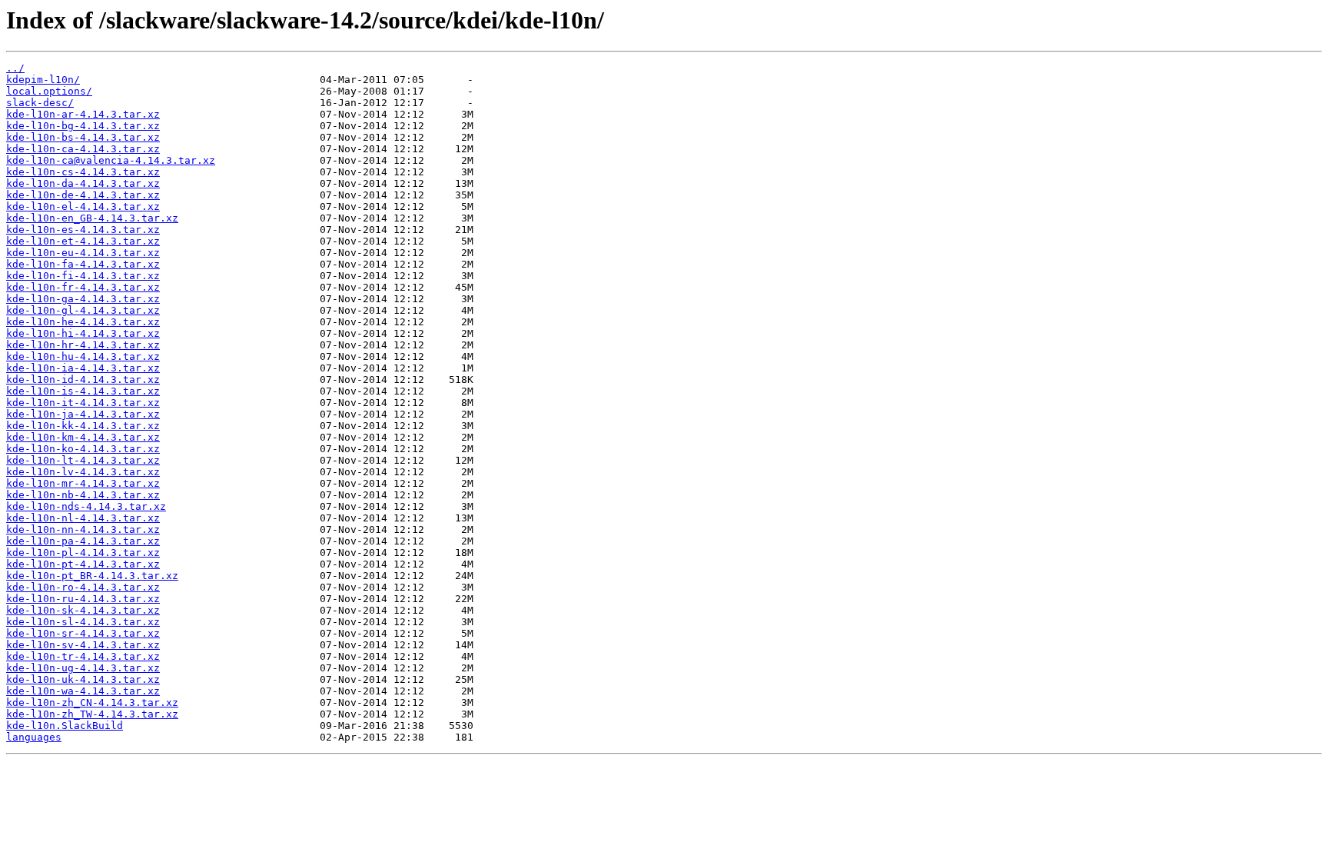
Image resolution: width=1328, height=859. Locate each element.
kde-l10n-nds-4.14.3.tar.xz (86, 506)
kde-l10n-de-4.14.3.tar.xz (83, 195)
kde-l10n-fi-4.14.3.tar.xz (83, 275)
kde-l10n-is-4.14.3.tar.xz (83, 391)
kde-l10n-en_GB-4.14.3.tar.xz (92, 218)
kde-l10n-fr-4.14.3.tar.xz (83, 287)
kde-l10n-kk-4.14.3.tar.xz (83, 425)
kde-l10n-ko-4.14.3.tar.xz (83, 448)
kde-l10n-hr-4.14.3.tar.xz (83, 345)
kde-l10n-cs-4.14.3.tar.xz (83, 172)
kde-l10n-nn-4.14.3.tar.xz (83, 529)
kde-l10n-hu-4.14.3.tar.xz (83, 356)
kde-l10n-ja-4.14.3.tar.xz (83, 414)
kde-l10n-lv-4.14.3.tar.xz (83, 472)
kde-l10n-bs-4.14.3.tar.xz (83, 137)
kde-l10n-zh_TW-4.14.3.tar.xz (92, 714)
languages (33, 737)
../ (15, 68)
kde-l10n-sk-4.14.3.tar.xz (83, 610)
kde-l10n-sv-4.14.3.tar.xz (83, 645)
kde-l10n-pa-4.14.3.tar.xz (83, 541)
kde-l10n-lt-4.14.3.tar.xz (83, 460)
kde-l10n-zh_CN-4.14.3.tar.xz (92, 702)
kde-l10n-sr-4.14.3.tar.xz (83, 633)
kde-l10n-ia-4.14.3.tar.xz (83, 368)
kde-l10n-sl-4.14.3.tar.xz (83, 622)
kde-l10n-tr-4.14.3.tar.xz (83, 656)
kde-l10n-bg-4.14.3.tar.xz (83, 126)
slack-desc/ (40, 102)
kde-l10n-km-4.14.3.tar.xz (83, 437)
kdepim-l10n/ (43, 79)
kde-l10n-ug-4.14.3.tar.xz (83, 668)
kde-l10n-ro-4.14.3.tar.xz (83, 587)
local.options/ (49, 91)
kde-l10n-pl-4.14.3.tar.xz (83, 552)
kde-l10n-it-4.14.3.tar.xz (83, 402)
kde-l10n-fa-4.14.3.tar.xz (83, 264)
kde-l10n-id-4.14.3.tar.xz (83, 379)
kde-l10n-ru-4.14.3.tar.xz (83, 598)
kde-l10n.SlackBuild (64, 725)
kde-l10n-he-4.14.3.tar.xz (83, 322)
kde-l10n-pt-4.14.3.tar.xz (83, 564)
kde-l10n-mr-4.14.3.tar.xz (83, 483)
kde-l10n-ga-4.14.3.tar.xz (83, 299)
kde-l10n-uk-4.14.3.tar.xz (83, 679)
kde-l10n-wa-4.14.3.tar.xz (83, 691)
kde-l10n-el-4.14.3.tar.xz (83, 206)
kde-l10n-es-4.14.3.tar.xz (83, 229)
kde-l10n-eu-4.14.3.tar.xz (83, 252)
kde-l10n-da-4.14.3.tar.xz (83, 183)
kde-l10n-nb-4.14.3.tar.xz (83, 495)
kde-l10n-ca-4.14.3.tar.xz (83, 149)
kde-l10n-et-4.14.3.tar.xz (83, 241)
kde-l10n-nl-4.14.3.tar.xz (83, 518)
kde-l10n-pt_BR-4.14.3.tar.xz (92, 575)
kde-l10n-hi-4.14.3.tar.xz (83, 333)
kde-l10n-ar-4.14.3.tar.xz (83, 114)
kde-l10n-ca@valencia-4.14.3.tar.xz (110, 160)
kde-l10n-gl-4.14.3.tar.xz (83, 310)
